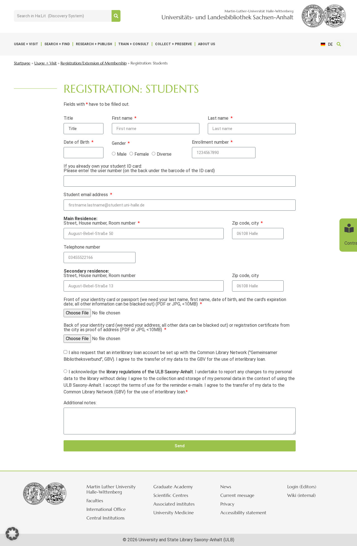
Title (68, 118)
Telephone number (82, 247)
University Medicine (173, 512)
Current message (237, 495)
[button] (339, 44)
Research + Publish (94, 44)
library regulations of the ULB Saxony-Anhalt (149, 371)
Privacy (227, 504)
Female (141, 154)
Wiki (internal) (301, 495)
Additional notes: (80, 403)
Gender (119, 143)
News (225, 486)
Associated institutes (174, 504)
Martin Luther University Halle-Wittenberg (111, 489)
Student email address (86, 195)
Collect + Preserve (173, 44)
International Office (106, 509)
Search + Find (57, 44)
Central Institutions (105, 518)
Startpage (22, 63)
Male (122, 154)
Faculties (94, 500)
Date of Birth (77, 142)
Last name (219, 118)
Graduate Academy (173, 486)
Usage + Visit (26, 44)
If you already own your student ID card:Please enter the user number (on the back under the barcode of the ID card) (139, 168)
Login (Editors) (301, 486)
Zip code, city (246, 223)
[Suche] (116, 16)
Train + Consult (133, 44)
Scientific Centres (170, 495)
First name (123, 118)
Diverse (164, 154)
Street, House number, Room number (100, 221)
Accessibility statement (243, 512)
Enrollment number (211, 142)
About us (206, 44)
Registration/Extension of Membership (94, 63)
